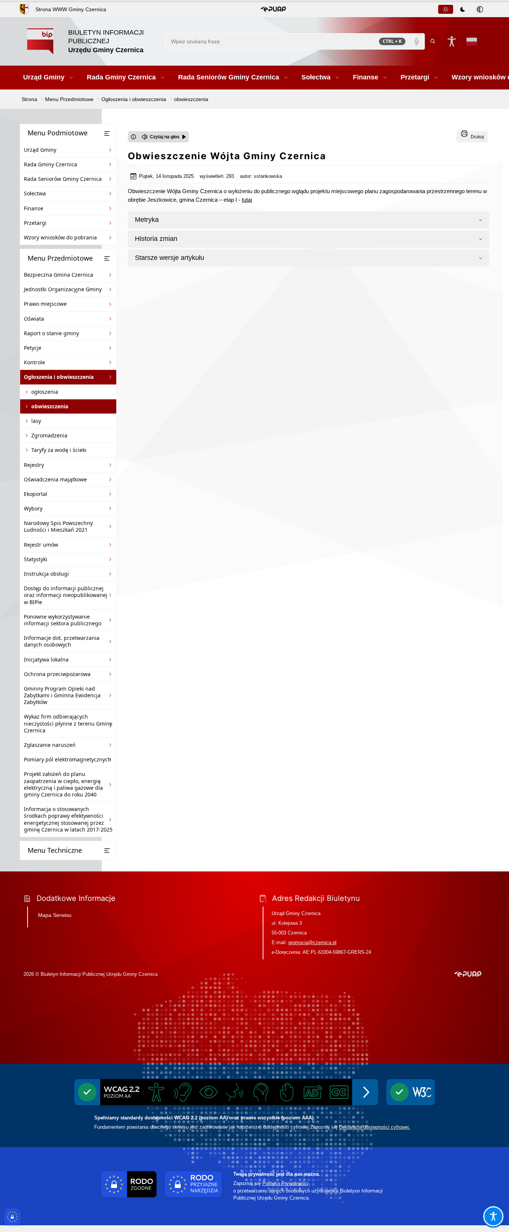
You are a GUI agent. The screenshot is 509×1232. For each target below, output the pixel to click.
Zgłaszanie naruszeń (50, 744)
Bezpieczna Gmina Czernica (58, 274)
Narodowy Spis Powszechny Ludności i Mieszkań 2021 (58, 526)
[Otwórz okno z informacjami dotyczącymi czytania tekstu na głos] (133, 136)
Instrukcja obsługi (46, 573)
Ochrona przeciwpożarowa (57, 674)
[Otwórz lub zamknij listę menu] (107, 133)
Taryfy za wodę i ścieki (58, 449)
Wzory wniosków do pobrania (60, 237)
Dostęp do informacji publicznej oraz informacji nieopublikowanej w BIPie (65, 595)
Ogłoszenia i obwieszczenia (59, 376)
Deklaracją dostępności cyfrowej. (374, 1127)
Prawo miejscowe (45, 303)
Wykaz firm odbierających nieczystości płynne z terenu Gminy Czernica (68, 723)
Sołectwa (35, 193)
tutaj (247, 200)
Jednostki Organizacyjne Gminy (63, 289)
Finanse (33, 208)
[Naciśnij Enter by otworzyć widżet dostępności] (451, 41)
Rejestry (34, 464)
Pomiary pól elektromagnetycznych (67, 759)
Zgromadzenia (49, 435)
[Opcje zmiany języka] (472, 41)
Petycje (32, 347)
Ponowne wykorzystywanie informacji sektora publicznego (62, 620)
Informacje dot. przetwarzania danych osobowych (61, 641)
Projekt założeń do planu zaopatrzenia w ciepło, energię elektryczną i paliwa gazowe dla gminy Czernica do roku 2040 (63, 784)
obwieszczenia (49, 406)
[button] (273, 9)
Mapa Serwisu (55, 915)
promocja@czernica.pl (312, 942)
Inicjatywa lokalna (46, 659)
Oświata (34, 318)
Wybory (33, 508)
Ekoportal (35, 493)
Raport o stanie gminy (51, 333)
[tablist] (463, 9)
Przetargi (35, 222)
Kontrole (34, 362)
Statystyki (35, 559)
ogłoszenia (44, 391)
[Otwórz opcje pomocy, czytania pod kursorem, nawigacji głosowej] (493, 1216)
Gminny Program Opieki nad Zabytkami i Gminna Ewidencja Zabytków (62, 695)
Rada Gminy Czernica (50, 164)
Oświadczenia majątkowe (55, 479)
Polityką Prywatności (285, 1183)
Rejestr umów (41, 544)
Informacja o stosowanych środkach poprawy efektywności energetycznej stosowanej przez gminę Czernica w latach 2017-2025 (68, 819)
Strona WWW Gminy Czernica (70, 9)
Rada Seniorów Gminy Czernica (63, 178)
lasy (36, 420)
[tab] (445, 9)
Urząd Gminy (40, 149)
